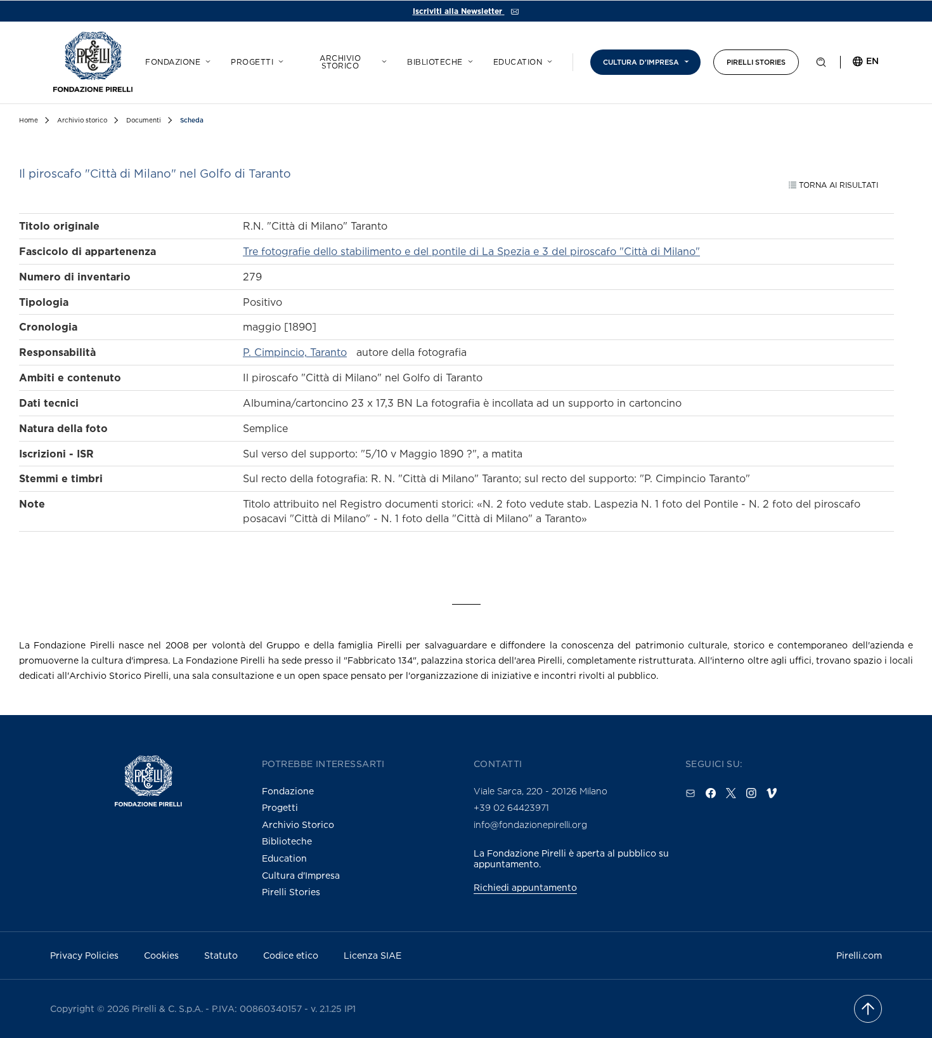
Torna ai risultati (837, 185)
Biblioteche (435, 62)
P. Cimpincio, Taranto (295, 352)
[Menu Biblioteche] (468, 59)
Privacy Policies (84, 955)
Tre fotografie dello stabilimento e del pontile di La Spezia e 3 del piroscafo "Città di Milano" (471, 251)
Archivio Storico (298, 824)
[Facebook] (711, 793)
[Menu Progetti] (279, 59)
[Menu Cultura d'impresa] (685, 59)
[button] (821, 64)
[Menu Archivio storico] (382, 59)
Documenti (143, 120)
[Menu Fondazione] (206, 59)
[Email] (690, 793)
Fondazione (172, 62)
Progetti (252, 62)
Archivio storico (340, 62)
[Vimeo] (772, 793)
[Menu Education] (548, 59)
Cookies (161, 955)
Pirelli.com (859, 955)
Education (518, 62)
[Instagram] (751, 793)
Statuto (221, 955)
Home (28, 120)
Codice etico (290, 955)
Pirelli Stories (756, 62)
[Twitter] (731, 793)
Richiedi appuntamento (525, 887)
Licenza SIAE (372, 955)
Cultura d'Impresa (301, 875)
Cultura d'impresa (641, 62)
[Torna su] (868, 1009)
